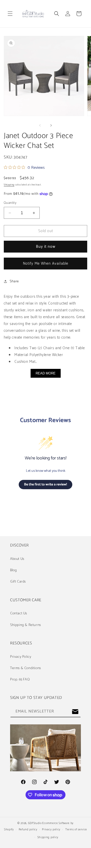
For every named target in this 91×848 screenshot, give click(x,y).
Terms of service (76, 829)
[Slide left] (40, 125)
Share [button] (14, 281)
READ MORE (46, 373)
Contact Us (18, 613)
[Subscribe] (75, 712)
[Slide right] (51, 125)
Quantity (10, 203)
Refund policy (28, 829)
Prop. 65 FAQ (20, 679)
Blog (13, 570)
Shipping (9, 185)
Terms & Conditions (25, 668)
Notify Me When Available (45, 263)
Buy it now (45, 246)
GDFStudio (34, 823)
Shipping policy (48, 837)
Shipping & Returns (25, 625)
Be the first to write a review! (45, 484)
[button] (10, 13)
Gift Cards (18, 582)
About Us (17, 559)
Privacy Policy (20, 657)
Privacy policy (51, 829)
